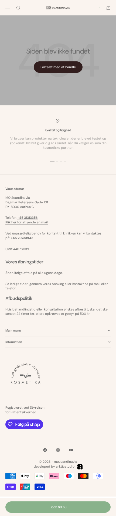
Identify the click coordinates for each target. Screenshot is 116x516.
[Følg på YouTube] (71, 450)
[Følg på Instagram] (58, 450)
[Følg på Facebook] (45, 450)
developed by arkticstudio (54, 466)
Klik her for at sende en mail (26, 222)
